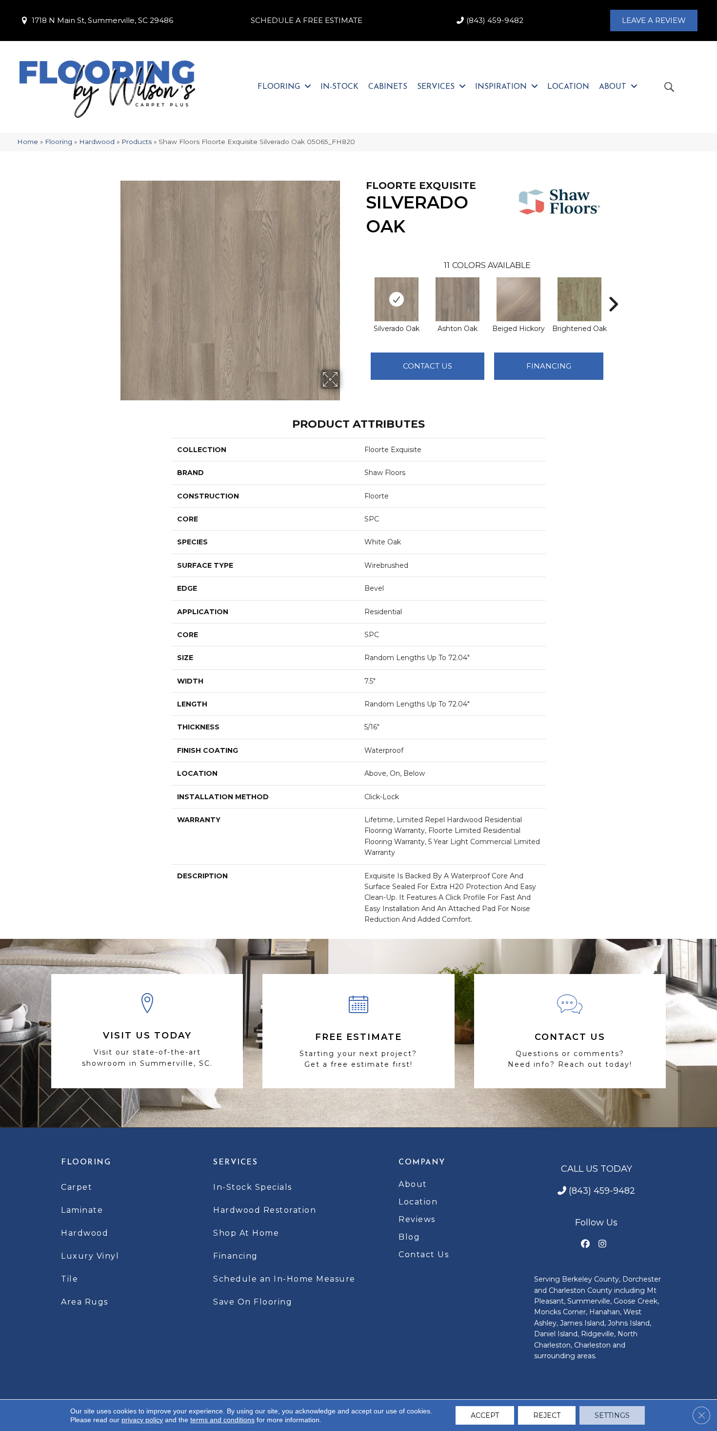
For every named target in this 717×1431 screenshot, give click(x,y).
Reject (546, 1415)
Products (136, 141)
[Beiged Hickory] (518, 299)
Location (418, 1201)
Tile (69, 1279)
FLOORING (86, 1162)
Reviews (417, 1219)
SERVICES (235, 1162)
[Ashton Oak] (457, 299)
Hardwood (97, 141)
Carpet (76, 1187)
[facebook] (585, 1244)
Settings (612, 1415)
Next (613, 289)
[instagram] (602, 1244)
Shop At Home (246, 1233)
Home (27, 141)
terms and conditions (222, 1420)
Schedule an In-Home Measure (284, 1279)
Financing (235, 1256)
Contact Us (427, 366)
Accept (485, 1415)
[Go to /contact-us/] (570, 1031)
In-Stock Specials (252, 1187)
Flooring (58, 141)
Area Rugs (84, 1302)
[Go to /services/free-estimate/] (358, 1031)
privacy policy (142, 1420)
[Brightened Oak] (579, 299)
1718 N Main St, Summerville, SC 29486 (102, 20)
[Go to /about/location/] (147, 1031)
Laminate (82, 1210)
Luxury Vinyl (90, 1256)
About (412, 1184)
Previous (361, 289)
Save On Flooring (252, 1302)
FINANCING (548, 366)
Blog (409, 1237)
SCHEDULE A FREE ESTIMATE (306, 20)
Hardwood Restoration (264, 1210)
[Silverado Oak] (396, 299)
